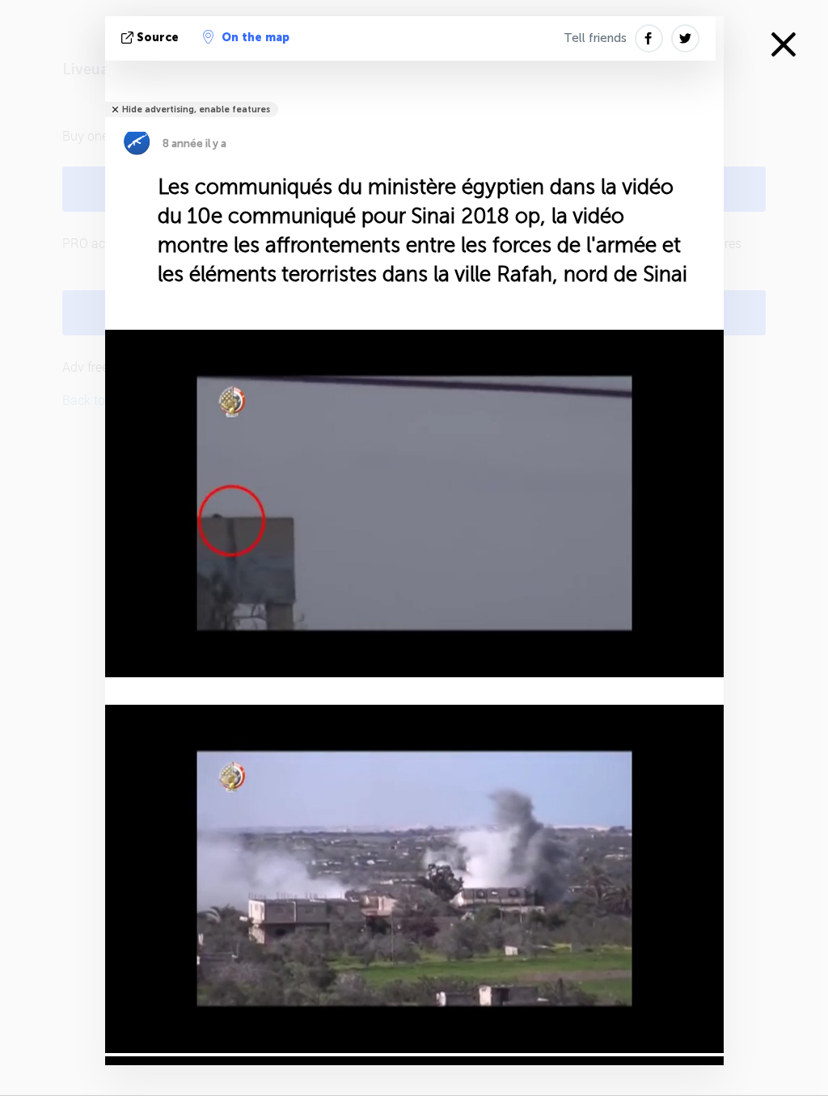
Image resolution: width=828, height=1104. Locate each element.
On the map (255, 37)
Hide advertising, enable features (196, 109)
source (158, 37)
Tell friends (595, 38)
